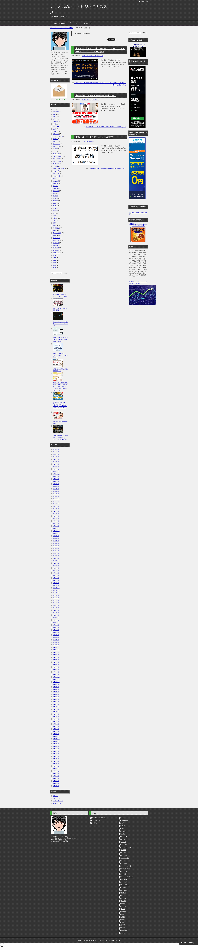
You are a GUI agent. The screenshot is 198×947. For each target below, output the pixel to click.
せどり (54, 129)
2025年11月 (56, 471)
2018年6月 (56, 692)
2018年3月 (56, 699)
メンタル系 (84, 141)
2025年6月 (56, 484)
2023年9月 (56, 536)
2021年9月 (56, 595)
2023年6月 (56, 543)
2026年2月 (56, 464)
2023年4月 (56, 548)
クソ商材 (55, 149)
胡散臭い (55, 245)
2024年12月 (56, 498)
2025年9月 (56, 476)
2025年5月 (56, 486)
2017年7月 (56, 719)
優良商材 (55, 196)
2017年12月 (56, 706)
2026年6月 (56, 454)
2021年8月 (56, 598)
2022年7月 (56, 570)
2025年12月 (56, 469)
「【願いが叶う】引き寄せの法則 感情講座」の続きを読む (107, 168)
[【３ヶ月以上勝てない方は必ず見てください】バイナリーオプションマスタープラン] (85, 78)
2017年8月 (56, 716)
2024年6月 (56, 513)
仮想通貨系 (56, 191)
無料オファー (56, 240)
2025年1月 (56, 496)
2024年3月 (56, 521)
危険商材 (55, 201)
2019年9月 (56, 654)
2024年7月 (56, 511)
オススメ (55, 141)
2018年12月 (56, 677)
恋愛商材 (55, 218)
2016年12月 (56, 736)
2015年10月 (56, 771)
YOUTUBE (56, 126)
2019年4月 (56, 667)
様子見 (54, 235)
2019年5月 (56, 664)
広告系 (54, 208)
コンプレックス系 (58, 156)
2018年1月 (56, 704)
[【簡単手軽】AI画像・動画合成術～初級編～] (85, 122)
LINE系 (55, 116)
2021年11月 (56, 590)
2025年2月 (56, 494)
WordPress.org (57, 803)
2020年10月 (56, 622)
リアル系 (55, 183)
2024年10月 (56, 503)
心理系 (54, 215)
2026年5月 (56, 456)
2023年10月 (56, 533)
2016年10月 (56, 741)
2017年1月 (56, 734)
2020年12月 (56, 617)
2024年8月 (56, 508)
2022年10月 (56, 563)
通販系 (54, 260)
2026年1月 (56, 466)
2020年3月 (56, 640)
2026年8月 (56, 449)
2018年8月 (56, 687)
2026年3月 (56, 461)
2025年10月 (56, 474)
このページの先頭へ (189, 943)
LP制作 (55, 119)
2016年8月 (56, 746)
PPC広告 (55, 121)
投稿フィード (56, 798)
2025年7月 (56, 481)
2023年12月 (56, 528)
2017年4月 (56, 726)
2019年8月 (56, 657)
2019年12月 (56, 647)
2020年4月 (56, 637)
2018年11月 (56, 679)
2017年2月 (56, 731)
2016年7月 (56, 748)
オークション (56, 144)
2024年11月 (56, 501)
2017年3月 (56, 729)
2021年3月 (56, 610)
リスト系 (55, 186)
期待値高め (56, 228)
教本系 (91, 141)
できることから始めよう (59, 23)
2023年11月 (56, 531)
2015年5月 (56, 783)
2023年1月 (56, 555)
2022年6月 (56, 573)
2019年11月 (56, 649)
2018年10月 (56, 682)
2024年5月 (56, 516)
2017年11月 (56, 709)
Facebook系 (56, 111)
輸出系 (54, 257)
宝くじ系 (55, 203)
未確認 (54, 230)
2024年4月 (56, 518)
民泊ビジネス (56, 238)
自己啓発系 (95, 100)
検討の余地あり (57, 233)
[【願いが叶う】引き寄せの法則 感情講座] (85, 164)
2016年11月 (56, 739)
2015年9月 (56, 773)
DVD (54, 109)
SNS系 (55, 124)
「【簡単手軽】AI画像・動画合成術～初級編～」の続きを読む (106, 127)
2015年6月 (56, 781)
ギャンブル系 (56, 146)
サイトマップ (76, 23)
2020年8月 (56, 627)
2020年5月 (56, 635)
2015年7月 (56, 778)
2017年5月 (56, 724)
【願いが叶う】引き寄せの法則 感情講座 (94, 137)
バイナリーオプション (89, 56)
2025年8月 (56, 479)
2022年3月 (56, 580)
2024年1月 (56, 526)
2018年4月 (56, 697)
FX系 (54, 114)
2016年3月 (56, 758)
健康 (54, 193)
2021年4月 (56, 607)
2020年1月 (56, 645)
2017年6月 (56, 721)
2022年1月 (56, 585)
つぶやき (55, 131)
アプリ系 (55, 139)
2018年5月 (56, 694)
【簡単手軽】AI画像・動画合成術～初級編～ (95, 95)
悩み (54, 220)
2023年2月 (56, 553)
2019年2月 (56, 672)
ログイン (55, 796)
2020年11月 (56, 620)
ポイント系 (56, 171)
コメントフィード (58, 801)
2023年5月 (56, 546)
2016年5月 (56, 753)
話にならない (56, 253)
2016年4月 (56, 756)
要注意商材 (56, 250)
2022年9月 (56, 565)
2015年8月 (56, 776)
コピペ (54, 151)
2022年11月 (56, 560)
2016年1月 (56, 763)
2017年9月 (56, 714)
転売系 (54, 255)
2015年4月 (56, 786)
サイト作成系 (56, 158)
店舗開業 (55, 210)
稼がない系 (56, 243)
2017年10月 (56, 711)
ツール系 (55, 166)
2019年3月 (56, 669)
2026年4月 (56, 459)
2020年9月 (56, 625)
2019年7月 (56, 659)
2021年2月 (56, 612)
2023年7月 (56, 541)
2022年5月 (56, 575)
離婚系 (54, 265)
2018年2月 (56, 701)
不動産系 (55, 188)
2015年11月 (56, 768)
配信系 (54, 262)
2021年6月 (56, 602)
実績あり (55, 205)
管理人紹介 (89, 23)
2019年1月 (56, 674)
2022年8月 (56, 568)
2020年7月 (56, 630)
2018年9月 (56, 684)
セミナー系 (56, 163)
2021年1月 (56, 615)
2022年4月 (56, 578)
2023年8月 (56, 538)
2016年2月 (56, 761)
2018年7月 (56, 689)
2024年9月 (56, 506)
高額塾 (54, 267)
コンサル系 (56, 153)
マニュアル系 (86, 100)
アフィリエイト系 (58, 136)
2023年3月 (56, 550)
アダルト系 (56, 134)
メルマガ (55, 178)
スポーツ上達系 (57, 161)
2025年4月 (56, 489)
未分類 (123, 933)
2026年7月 (56, 451)
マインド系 (56, 173)
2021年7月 (56, 600)
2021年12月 (56, 588)
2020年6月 (56, 632)
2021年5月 (56, 605)
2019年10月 (56, 652)
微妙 (54, 213)
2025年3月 (56, 491)
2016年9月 (56, 744)
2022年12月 (56, 558)
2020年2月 (56, 642)
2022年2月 (56, 583)
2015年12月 (56, 766)
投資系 (54, 223)
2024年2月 (56, 523)
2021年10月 (56, 593)
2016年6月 (56, 751)
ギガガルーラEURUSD (138, 226)
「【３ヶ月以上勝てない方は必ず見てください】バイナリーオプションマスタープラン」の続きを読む (100, 84)
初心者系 (100, 56)
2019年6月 (56, 662)
